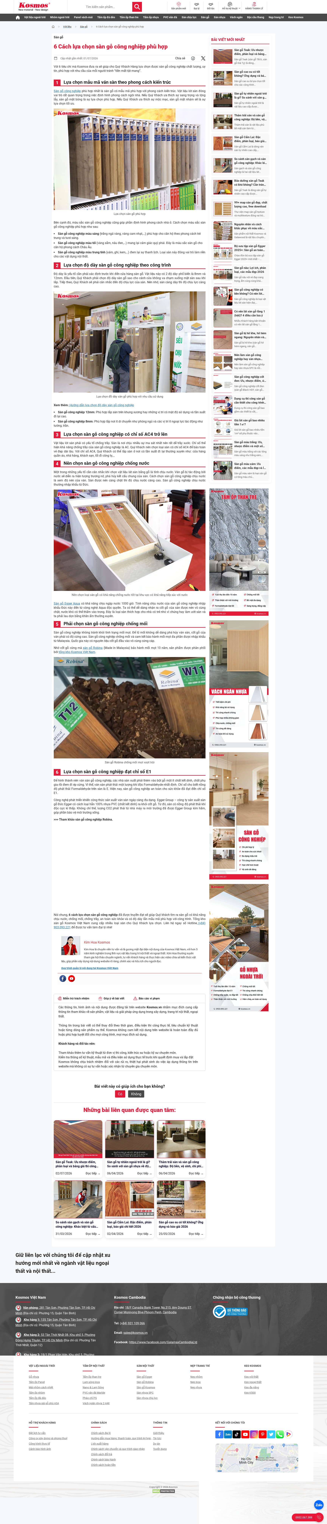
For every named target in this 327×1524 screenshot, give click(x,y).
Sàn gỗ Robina (145, 1382)
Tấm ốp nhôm (37, 1392)
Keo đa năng (251, 1387)
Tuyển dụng (160, 1448)
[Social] (219, 1434)
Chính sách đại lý (101, 1433)
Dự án (156, 1443)
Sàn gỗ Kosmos (146, 1387)
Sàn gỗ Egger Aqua (67, 603)
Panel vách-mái (83, 17)
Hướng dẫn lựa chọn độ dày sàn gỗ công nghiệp (101, 405)
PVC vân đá (170, 17)
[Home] (53, 26)
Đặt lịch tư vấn (37, 1433)
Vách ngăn (236, 17)
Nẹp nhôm (196, 1376)
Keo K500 (250, 1392)
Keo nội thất (251, 1376)
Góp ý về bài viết (114, 998)
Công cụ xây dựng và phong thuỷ (48, 1438)
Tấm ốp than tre (129, 17)
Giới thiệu (158, 1433)
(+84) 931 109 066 (132, 1323)
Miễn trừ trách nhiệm (76, 998)
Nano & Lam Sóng (93, 1387)
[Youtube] (71, 978)
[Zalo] (319, 1505)
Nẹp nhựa (196, 1387)
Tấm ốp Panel (37, 1382)
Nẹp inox (195, 1382)
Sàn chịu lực (189, 17)
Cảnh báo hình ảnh (40, 1448)
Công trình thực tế (39, 1443)
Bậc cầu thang (255, 17)
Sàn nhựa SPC (145, 1392)
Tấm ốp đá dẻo (106, 17)
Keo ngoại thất (253, 1382)
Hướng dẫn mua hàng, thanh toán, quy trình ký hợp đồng (121, 1439)
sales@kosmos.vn (135, 1333)
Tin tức (157, 1438)
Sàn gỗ (205, 17)
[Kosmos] (41, 6)
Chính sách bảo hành (103, 1459)
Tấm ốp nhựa (151, 17)
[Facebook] (62, 978)
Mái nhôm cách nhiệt (41, 1387)
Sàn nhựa (219, 17)
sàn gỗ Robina (93, 648)
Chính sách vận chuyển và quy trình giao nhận (118, 1448)
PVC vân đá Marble (94, 1392)
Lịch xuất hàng (99, 1443)
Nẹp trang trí (276, 17)
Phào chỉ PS (90, 1398)
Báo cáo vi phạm (149, 998)
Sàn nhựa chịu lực (147, 1398)
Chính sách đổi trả (101, 1454)
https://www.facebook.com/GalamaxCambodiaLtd (163, 1342)
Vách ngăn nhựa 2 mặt (96, 1403)
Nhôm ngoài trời (59, 17)
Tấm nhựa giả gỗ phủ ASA (44, 1403)
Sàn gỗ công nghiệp (67, 91)
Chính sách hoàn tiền (103, 1464)
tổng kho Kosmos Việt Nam (77, 652)
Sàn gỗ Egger (144, 1376)
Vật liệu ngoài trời (35, 17)
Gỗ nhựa (34, 1376)
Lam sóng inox (91, 1382)
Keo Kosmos (295, 17)
